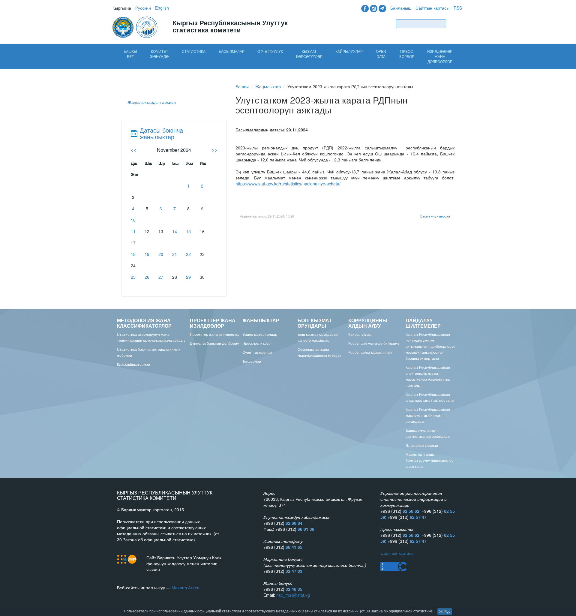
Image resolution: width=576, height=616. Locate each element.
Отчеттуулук (270, 51)
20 (160, 254)
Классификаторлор (133, 364)
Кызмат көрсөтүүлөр (309, 54)
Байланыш (400, 8)
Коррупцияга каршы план (370, 352)
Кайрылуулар (349, 51)
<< (133, 149)
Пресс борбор (406, 54)
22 (188, 254)
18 (133, 254)
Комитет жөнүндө (159, 54)
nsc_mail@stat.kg (293, 595)
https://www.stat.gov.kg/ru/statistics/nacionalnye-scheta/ (288, 184)
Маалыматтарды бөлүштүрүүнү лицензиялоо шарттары (430, 460)
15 (188, 231)
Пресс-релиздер (256, 343)
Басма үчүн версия (435, 216)
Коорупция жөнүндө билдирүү (374, 343)
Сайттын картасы (432, 8)
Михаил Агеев (185, 587)
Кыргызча (121, 8)
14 (174, 231)
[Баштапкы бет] (135, 27)
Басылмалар (231, 51)
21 (174, 254)
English (162, 8)
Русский (143, 8)
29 (188, 277)
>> (214, 149)
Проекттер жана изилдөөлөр (214, 334)
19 (147, 254)
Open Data (381, 54)
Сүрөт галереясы (257, 352)
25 (133, 277)
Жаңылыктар (268, 86)
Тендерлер (251, 361)
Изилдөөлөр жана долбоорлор (439, 56)
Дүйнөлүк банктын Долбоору (214, 343)
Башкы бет (130, 54)
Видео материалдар (259, 334)
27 (160, 277)
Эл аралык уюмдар (422, 445)
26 (147, 277)
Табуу (455, 23)
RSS (458, 8)
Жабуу (444, 611)
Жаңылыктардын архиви (152, 102)
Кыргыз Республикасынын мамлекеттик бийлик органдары (428, 415)
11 (133, 231)
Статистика (194, 51)
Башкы (242, 86)
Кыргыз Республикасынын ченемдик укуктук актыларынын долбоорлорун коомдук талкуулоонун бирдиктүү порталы (430, 346)
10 (133, 220)
